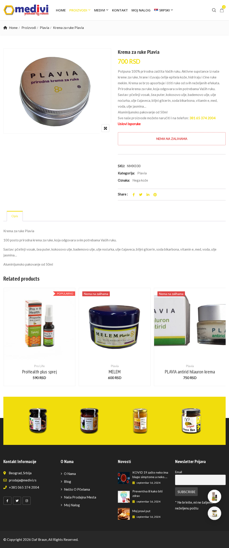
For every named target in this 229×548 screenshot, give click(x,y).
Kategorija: (126, 173)
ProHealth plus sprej (39, 371)
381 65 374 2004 (202, 118)
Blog (67, 481)
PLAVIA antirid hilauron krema (190, 371)
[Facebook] (7, 501)
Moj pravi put (141, 511)
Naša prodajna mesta (80, 497)
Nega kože (140, 180)
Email (178, 472)
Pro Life (39, 366)
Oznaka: (124, 180)
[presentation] (6, 341)
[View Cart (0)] (222, 10)
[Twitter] (17, 501)
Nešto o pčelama (77, 489)
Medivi (99, 10)
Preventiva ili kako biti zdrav (147, 493)
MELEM (115, 371)
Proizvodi (78, 10)
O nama (70, 474)
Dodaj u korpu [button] (39, 331)
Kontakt (120, 10)
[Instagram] (27, 501)
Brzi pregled (39, 349)
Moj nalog (141, 10)
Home (61, 10)
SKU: (121, 166)
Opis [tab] (14, 216)
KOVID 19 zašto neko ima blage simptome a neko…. (150, 474)
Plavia (44, 28)
